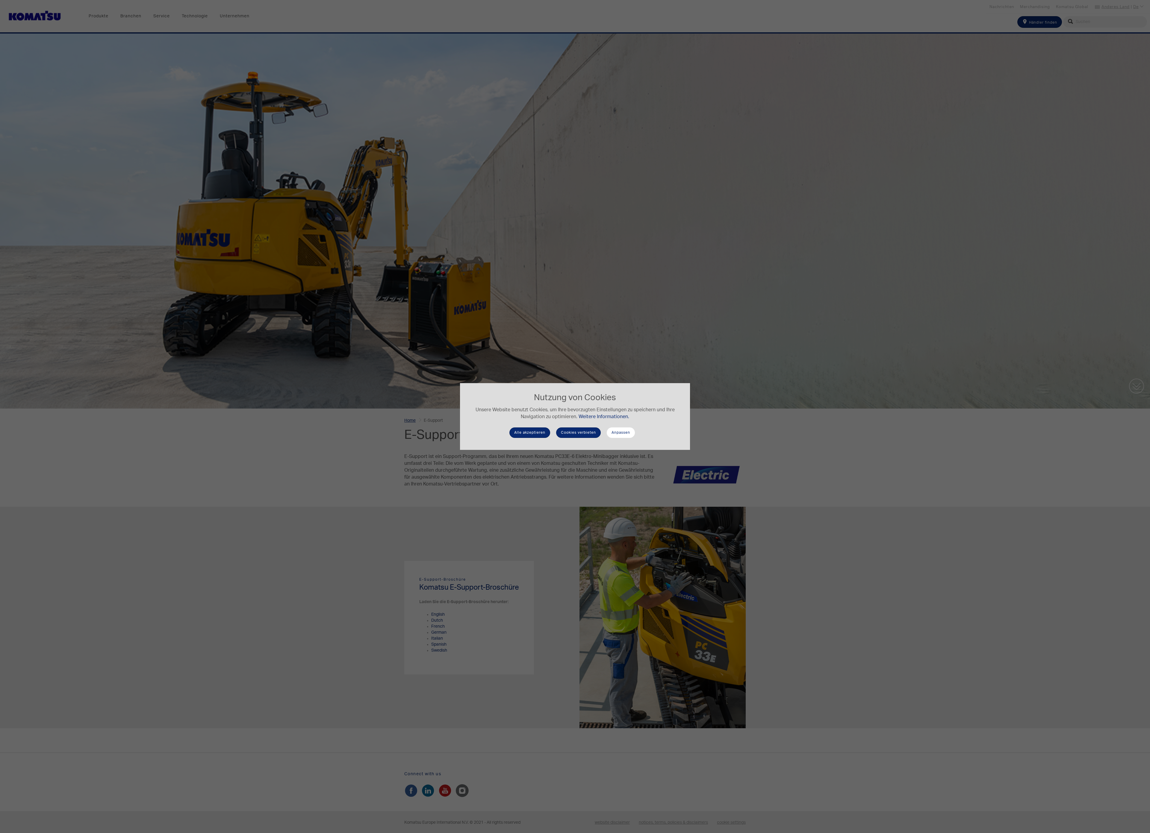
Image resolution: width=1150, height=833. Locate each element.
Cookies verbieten (578, 432)
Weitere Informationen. (604, 416)
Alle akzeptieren (529, 432)
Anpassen (621, 432)
